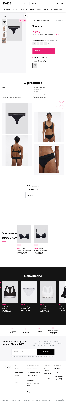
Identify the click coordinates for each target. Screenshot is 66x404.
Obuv (46, 9)
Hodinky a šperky (35, 9)
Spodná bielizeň (56, 9)
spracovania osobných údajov (45, 356)
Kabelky (15, 9)
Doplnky (24, 9)
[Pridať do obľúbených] (28, 227)
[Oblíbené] (52, 3)
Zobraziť (30, 195)
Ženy (24, 3)
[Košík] (62, 3)
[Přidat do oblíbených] (26, 16)
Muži (34, 3)
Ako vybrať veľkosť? (50, 40)
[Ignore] (33, 357)
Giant (63, 400)
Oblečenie (6, 9)
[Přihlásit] (57, 3)
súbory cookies (45, 400)
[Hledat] (47, 3)
